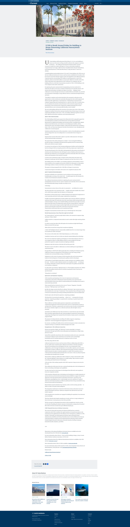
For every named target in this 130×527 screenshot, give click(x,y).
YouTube (89, 520)
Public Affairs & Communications (77, 519)
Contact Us (73, 515)
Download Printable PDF (38, 466)
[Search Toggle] (101, 3)
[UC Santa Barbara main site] (33, 0)
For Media (73, 517)
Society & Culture (62, 3)
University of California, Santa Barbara (95, 0)
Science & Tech (53, 3)
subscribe (97, 3)
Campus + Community (50, 40)
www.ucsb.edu (65, 433)
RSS (88, 523)
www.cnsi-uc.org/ (53, 441)
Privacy (33, 518)
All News (56, 515)
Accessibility (34, 520)
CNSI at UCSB (48, 455)
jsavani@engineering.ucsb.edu (69, 447)
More (85, 3)
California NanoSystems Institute (52, 452)
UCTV (89, 522)
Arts (47, 3)
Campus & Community (73, 3)
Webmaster (39, 520)
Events (81, 3)
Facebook (89, 515)
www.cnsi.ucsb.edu (73, 443)
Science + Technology (59, 40)
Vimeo (89, 518)
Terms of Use (37, 518)
